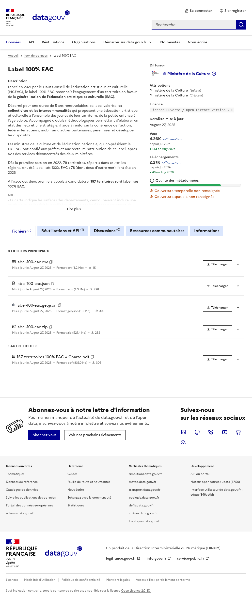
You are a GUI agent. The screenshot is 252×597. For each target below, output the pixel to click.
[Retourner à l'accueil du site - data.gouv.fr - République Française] (63, 553)
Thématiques (15, 474)
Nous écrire (197, 42)
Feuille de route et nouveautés (88, 482)
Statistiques (75, 505)
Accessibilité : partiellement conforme (163, 580)
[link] (198, 11)
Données (13, 42)
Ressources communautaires (157, 231)
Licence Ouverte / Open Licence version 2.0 (192, 110)
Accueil (13, 55)
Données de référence (22, 482)
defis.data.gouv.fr (141, 505)
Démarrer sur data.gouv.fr (124, 42)
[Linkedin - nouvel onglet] (183, 432)
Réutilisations (53, 42)
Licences (12, 580)
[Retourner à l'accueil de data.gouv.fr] (51, 17)
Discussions (107, 230)
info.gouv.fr (156, 558)
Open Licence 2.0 (133, 590)
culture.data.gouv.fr (143, 513)
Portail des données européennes (29, 505)
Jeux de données (35, 55)
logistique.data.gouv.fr (145, 521)
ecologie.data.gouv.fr (144, 497)
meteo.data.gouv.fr (142, 482)
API (31, 42)
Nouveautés (170, 42)
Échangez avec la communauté (89, 497)
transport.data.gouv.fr (144, 489)
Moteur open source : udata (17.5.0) (215, 482)
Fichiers (21, 231)
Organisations (83, 42)
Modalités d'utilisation (39, 580)
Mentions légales (118, 580)
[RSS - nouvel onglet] (183, 442)
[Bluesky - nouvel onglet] (211, 432)
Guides (72, 474)
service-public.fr (190, 558)
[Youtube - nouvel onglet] (225, 432)
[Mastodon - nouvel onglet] (197, 432)
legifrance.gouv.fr (121, 558)
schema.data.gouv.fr (20, 513)
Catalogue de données (22, 489)
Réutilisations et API (62, 230)
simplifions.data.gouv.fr (145, 474)
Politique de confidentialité (81, 580)
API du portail (200, 474)
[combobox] (199, 25)
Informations (206, 231)
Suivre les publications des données (31, 497)
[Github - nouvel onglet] (238, 432)
